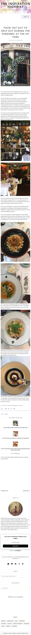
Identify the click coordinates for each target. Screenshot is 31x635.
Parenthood (10, 620)
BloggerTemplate (25, 633)
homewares (22, 620)
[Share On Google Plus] (11, 409)
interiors (3, 623)
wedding (8, 626)
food (6, 414)
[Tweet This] (6, 409)
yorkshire (14, 626)
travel (3, 626)
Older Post (26, 490)
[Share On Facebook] (9, 409)
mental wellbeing (17, 623)
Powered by (12, 550)
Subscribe (15, 546)
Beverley (3, 620)
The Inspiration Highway (15, 5)
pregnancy (26, 623)
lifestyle (9, 623)
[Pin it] (14, 409)
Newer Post (5, 490)
